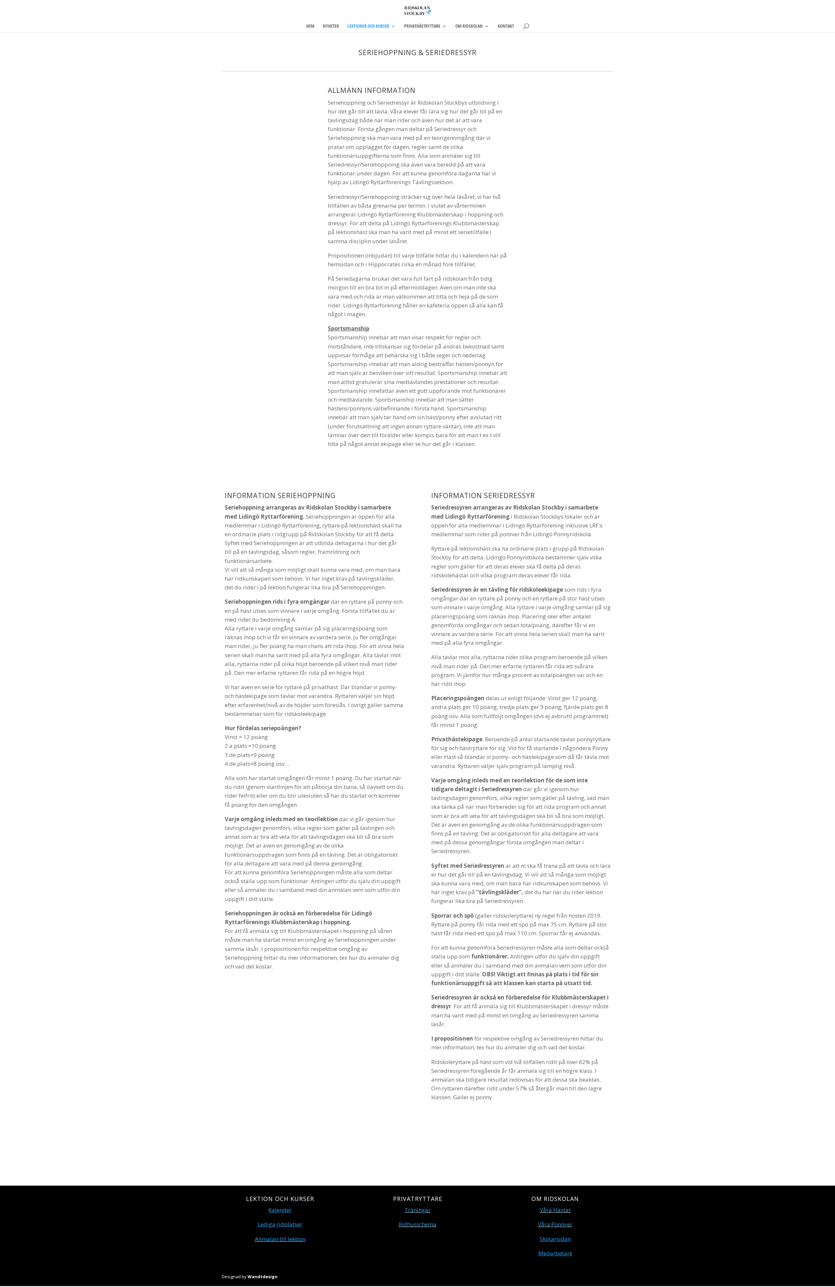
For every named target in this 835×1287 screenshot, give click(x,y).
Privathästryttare (422, 26)
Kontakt (506, 26)
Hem (310, 26)
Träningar (417, 1210)
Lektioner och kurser (368, 26)
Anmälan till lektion (280, 1239)
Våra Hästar (555, 1210)
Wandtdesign (263, 1277)
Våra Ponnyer (555, 1224)
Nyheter (331, 26)
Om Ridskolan (469, 26)
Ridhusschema (417, 1224)
